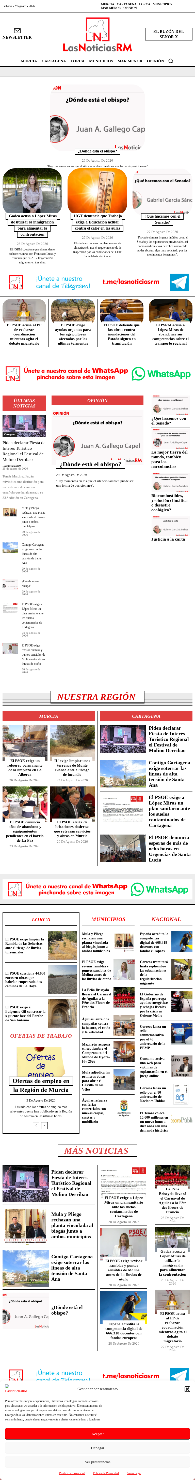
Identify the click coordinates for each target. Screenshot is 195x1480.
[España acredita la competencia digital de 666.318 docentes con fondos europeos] (181, 941)
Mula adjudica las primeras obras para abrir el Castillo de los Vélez (96, 1080)
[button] (187, 1389)
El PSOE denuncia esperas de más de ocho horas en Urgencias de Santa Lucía (170, 849)
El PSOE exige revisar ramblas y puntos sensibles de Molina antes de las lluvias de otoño (33, 655)
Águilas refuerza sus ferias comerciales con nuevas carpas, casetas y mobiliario (94, 1111)
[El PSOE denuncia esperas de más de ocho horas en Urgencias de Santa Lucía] (123, 848)
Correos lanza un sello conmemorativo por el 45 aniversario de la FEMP (153, 1037)
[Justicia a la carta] (170, 526)
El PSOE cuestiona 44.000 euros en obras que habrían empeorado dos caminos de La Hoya (25, 979)
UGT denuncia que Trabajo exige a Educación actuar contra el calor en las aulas (98, 222)
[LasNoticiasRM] (97, 34)
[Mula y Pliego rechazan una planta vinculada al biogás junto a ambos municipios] (10, 511)
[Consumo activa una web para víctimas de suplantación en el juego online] (181, 1066)
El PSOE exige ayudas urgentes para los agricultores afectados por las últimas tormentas (73, 334)
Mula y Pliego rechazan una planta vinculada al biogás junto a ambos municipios (33, 517)
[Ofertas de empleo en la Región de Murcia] (41, 1064)
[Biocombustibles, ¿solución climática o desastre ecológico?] (170, 482)
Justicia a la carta (168, 539)
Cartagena (9, 434)
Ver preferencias (97, 1462)
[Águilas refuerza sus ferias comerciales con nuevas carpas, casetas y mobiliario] (124, 1107)
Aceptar (97, 1434)
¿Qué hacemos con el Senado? (168, 421)
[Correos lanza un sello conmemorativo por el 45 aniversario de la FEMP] (181, 1034)
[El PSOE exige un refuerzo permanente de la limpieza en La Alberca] (25, 743)
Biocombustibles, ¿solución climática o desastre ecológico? (169, 502)
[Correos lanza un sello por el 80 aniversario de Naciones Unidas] (181, 1094)
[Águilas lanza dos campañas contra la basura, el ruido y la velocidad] (124, 1025)
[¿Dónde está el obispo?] (97, 117)
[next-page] (44, 1125)
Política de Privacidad (72, 1473)
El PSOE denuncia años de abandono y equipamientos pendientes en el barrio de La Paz (25, 831)
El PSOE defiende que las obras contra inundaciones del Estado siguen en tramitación (122, 334)
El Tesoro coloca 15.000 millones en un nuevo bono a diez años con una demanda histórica (154, 1121)
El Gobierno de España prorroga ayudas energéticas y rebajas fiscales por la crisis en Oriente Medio (154, 1005)
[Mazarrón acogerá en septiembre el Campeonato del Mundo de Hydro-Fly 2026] (124, 1051)
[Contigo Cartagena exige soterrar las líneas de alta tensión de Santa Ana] (10, 547)
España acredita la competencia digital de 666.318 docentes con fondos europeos (154, 942)
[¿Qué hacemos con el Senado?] (162, 192)
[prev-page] (36, 1125)
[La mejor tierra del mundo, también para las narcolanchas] (170, 439)
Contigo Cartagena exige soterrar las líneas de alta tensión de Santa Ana (33, 554)
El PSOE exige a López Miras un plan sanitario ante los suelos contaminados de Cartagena (123, 1207)
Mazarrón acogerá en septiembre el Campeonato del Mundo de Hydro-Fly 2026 (96, 1052)
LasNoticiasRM (12, 465)
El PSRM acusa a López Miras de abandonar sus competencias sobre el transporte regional (170, 334)
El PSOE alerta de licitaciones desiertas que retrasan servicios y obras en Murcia (72, 829)
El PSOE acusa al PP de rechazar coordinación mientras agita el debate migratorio (24, 334)
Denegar (97, 1448)
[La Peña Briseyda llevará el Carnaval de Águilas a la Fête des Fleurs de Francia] (124, 997)
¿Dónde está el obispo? (97, 151)
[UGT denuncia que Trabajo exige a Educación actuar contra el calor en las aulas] (97, 192)
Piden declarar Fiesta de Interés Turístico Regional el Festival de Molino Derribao (169, 739)
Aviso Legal (134, 1473)
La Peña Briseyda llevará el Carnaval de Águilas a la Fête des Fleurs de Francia (96, 998)
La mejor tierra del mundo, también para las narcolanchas (169, 459)
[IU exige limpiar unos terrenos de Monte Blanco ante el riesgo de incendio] (72, 743)
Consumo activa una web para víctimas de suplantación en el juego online (154, 1067)
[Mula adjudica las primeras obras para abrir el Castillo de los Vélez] (124, 1079)
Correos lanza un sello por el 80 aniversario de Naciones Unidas (153, 1094)
